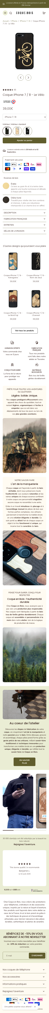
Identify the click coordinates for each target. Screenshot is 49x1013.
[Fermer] (35, 1007)
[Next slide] (28, 78)
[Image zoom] (24, 51)
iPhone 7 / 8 (25, 21)
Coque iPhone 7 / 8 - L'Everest (36, 314)
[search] (11, 13)
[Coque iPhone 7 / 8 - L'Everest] (36, 298)
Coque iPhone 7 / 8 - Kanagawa (13, 276)
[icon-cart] (43, 13)
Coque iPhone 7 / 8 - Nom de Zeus (36, 276)
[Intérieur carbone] (27, 131)
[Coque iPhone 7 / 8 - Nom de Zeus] (36, 261)
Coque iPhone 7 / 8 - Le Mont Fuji (13, 314)
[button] (24, 140)
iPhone (14, 21)
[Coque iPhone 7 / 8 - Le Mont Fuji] (13, 298)
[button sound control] (42, 715)
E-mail (9, 955)
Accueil (6, 21)
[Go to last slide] (21, 78)
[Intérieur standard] (7, 131)
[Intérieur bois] (17, 131)
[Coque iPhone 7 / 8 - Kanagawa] (13, 261)
